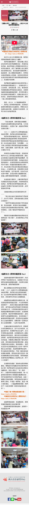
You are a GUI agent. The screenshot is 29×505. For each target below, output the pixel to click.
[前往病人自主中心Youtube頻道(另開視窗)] (17, 499)
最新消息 (15, 5)
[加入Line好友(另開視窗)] (12, 499)
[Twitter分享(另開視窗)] (17, 29)
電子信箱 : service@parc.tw (14, 488)
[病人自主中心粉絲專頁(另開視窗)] (9, 499)
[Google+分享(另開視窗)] (15, 29)
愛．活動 (8, 5)
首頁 (3, 5)
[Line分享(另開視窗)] (14, 29)
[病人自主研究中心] (10, 2)
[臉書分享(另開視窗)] (12, 29)
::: (1, 5)
